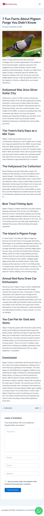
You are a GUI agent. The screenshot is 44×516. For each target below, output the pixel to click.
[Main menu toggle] (39, 4)
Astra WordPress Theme (34, 510)
